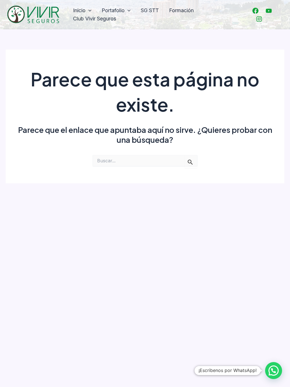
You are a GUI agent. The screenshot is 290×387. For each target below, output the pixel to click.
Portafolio (113, 10)
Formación (181, 10)
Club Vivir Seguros (94, 19)
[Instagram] (259, 19)
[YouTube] (269, 11)
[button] (88, 11)
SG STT (150, 10)
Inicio (79, 10)
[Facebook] (255, 11)
